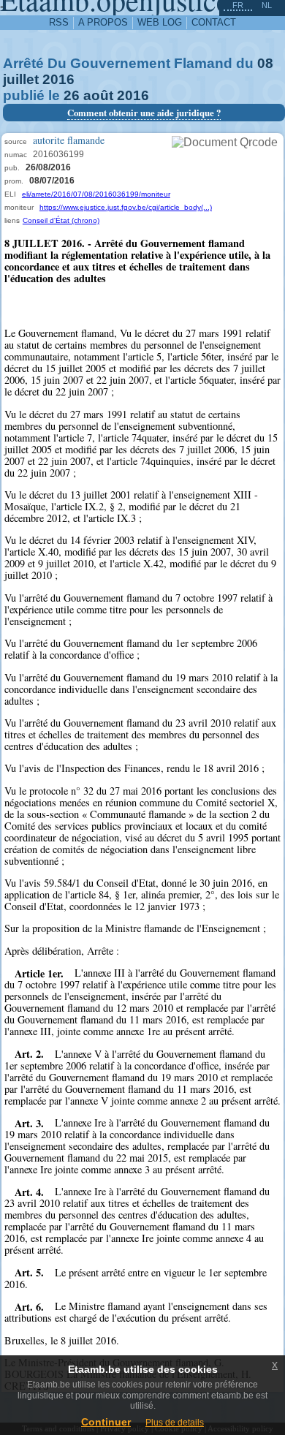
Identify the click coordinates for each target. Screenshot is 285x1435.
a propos (103, 22)
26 (72, 95)
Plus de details (174, 1422)
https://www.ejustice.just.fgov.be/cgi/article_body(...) (125, 207)
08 (265, 63)
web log (159, 22)
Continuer (106, 1422)
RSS (59, 22)
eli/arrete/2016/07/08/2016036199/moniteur (96, 194)
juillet (21, 79)
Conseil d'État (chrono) (61, 220)
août (98, 95)
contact (213, 22)
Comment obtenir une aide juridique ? (144, 112)
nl (267, 5)
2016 (58, 79)
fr (237, 5)
